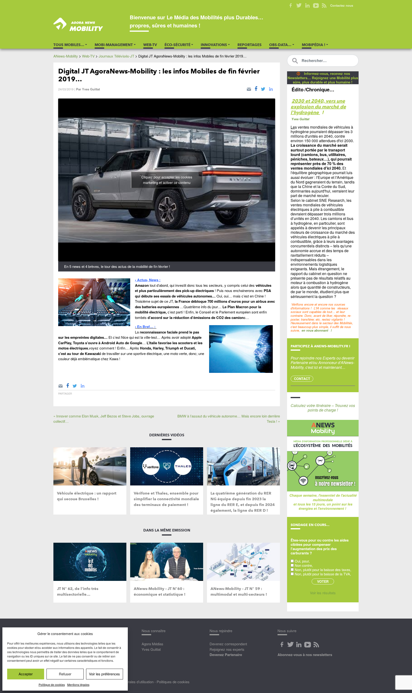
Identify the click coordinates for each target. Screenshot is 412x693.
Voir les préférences (104, 673)
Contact (302, 378)
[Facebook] (256, 88)
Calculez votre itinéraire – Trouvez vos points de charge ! (323, 408)
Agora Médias (152, 643)
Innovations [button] (214, 45)
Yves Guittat (91, 89)
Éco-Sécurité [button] (178, 45)
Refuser (65, 673)
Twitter (299, 5)
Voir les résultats (323, 592)
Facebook (291, 5)
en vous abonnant (315, 330)
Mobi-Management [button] (114, 45)
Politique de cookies (52, 685)
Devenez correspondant (228, 643)
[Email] (249, 88)
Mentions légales (78, 685)
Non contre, (304, 565)
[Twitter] (263, 88)
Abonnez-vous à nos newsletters (305, 654)
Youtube (316, 5)
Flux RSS (324, 5)
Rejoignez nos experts (227, 649)
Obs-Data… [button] (280, 45)
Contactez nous (341, 5)
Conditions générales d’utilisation (128, 681)
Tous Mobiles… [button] (68, 45)
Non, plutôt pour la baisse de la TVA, (323, 573)
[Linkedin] (271, 88)
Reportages (249, 45)
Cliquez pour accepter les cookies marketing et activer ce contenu (166, 180)
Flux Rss (316, 644)
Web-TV (150, 45)
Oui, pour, (302, 560)
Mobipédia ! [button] (313, 45)
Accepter (26, 673)
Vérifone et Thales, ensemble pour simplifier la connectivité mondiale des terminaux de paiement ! (166, 499)
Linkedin (307, 5)
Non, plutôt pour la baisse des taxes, (323, 569)
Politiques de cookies (173, 681)
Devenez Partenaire (226, 654)
